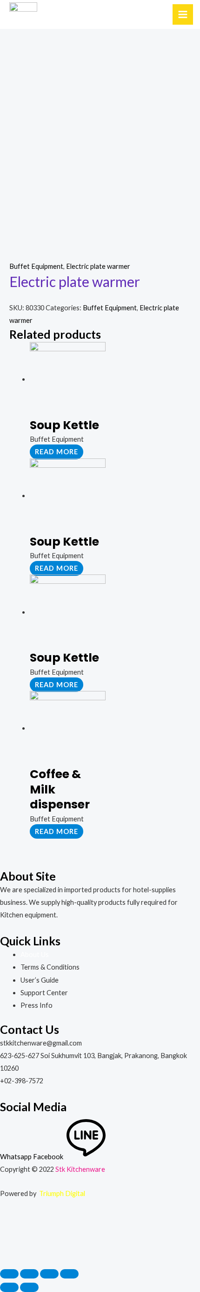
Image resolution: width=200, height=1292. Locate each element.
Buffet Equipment (36, 266)
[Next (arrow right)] (29, 1287)
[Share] (29, 1273)
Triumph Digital (62, 1193)
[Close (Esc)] (9, 1273)
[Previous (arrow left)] (9, 1287)
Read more (56, 452)
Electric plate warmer (98, 266)
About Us (34, 954)
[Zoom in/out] (69, 1273)
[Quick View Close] (23, 1238)
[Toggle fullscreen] (49, 1273)
